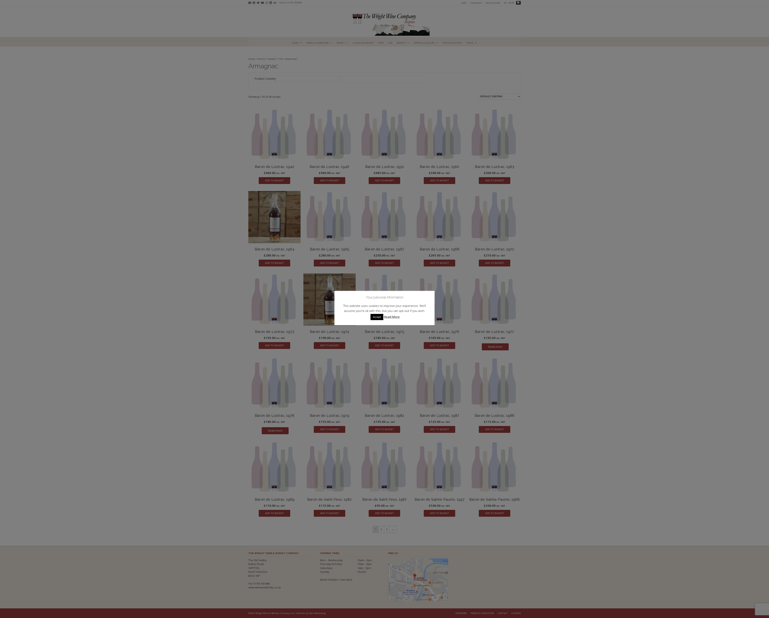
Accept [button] (377, 317)
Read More (392, 317)
